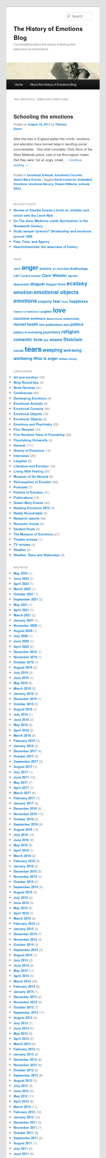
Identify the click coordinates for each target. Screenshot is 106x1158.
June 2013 (21, 1028)
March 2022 (22, 588)
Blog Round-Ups (26, 382)
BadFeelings (79, 268)
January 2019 (24, 693)
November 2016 (25, 813)
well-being (72, 350)
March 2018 (22, 735)
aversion (63, 268)
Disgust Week (56, 284)
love (59, 310)
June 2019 (21, 677)
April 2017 (21, 787)
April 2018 (21, 730)
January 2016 (24, 866)
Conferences (23, 392)
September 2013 (26, 1012)
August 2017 (23, 766)
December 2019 (25, 651)
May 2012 (21, 1096)
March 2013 (22, 1043)
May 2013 (21, 1033)
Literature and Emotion (31, 466)
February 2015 (24, 923)
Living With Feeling (28, 471)
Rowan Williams (66, 184)
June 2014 (21, 965)
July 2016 (21, 834)
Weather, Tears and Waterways (37, 555)
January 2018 (24, 745)
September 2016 (26, 824)
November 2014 (25, 939)
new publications (51, 324)
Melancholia (54, 319)
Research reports (26, 518)
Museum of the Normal (31, 476)
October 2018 (24, 704)
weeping (52, 349)
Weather (20, 549)
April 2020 (21, 646)
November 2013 (25, 1002)
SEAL (17, 188)
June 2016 (21, 839)
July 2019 (21, 672)
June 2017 (21, 777)
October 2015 (24, 881)
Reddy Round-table (28, 513)
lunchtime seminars (30, 318)
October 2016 (24, 819)
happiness (78, 301)
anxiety (45, 268)
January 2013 (24, 1054)
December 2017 (25, 751)
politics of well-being (28, 332)
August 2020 (23, 630)
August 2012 (23, 1080)
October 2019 (24, 662)
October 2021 (24, 594)
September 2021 (26, 599)
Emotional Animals (40, 175)
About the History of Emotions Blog (53, 84)
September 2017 (26, 761)
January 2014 (24, 991)
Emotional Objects (28, 413)
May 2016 (21, 845)
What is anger (45, 358)
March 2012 (22, 1106)
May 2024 (21, 573)
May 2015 (21, 908)
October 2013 (24, 1007)
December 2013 (25, 996)
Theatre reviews (25, 539)
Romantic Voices (26, 523)
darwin (73, 276)
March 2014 (22, 981)
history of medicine (26, 311)
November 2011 (25, 1127)
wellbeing (23, 358)
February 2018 (24, 740)
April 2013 (21, 1038)
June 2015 (21, 902)
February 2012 (24, 1111)
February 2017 (24, 798)
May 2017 (21, 782)
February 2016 (24, 860)
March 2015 (22, 918)
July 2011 (21, 1148)
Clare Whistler (54, 275)
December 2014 (25, 933)
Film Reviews (24, 429)
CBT (17, 276)
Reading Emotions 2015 (32, 507)
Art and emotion (26, 377)
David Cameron (65, 179)
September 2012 (26, 1075)
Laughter (45, 311)
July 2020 (21, 635)
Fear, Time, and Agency (32, 241)
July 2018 (21, 714)
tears (33, 349)
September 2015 (26, 886)
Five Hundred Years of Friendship (39, 434)
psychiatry (51, 332)
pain (67, 324)
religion (70, 331)
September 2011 (26, 1137)
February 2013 (24, 1049)
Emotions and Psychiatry (33, 424)
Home (19, 84)
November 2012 (25, 1064)
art (54, 269)
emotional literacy (40, 184)
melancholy (71, 318)
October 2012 (24, 1070)
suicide (19, 350)
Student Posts (24, 529)
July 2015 (21, 897)
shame (56, 339)
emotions (25, 300)
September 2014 (26, 949)
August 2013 (23, 1017)
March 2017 (22, 792)
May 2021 (21, 604)
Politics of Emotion (28, 492)
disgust (37, 284)
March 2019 (22, 688)
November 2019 (25, 657)
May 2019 (21, 682)
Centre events (31, 276)
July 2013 (21, 1023)
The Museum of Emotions (33, 534)
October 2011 (24, 1132)
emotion (23, 292)
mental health (26, 324)
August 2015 (23, 892)
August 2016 (23, 829)
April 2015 (21, 913)
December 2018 (25, 698)
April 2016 (21, 850)
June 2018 (21, 719)
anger (30, 267)
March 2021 (22, 615)
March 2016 (22, 855)
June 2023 (21, 578)
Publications (23, 497)
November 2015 (25, 876)
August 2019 (23, 667)
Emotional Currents (68, 175)
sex (46, 340)
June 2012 (21, 1090)
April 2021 (21, 609)
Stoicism (72, 339)
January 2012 (24, 1117)
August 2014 (23, 955)
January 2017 (24, 803)
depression (21, 284)
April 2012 (21, 1101)
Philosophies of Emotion (33, 481)
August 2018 (23, 709)
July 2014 (21, 960)
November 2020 (25, 625)
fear (56, 301)
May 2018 (21, 724)
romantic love (28, 339)
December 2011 (25, 1122)
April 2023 (21, 583)
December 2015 (25, 871)
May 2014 (21, 970)
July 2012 (21, 1085)
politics (77, 324)
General (19, 445)
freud (64, 301)
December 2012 (25, 1059)
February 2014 (24, 986)
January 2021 (24, 620)
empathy (45, 301)
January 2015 (24, 928)
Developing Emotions (30, 398)
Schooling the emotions (43, 116)
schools (84, 184)
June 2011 (21, 1153)
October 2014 (24, 944)
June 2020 (21, 641)
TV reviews (22, 544)
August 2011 (23, 1143)
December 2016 (25, 808)
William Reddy (68, 359)
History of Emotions (29, 450)
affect (17, 269)
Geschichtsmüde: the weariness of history (46, 246)
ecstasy (77, 283)
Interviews (21, 455)
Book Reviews (24, 387)
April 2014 (21, 975)
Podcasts (21, 487)
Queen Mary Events (27, 179)
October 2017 (24, 756)
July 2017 (21, 772)
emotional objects (56, 292)
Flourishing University (31, 440)
